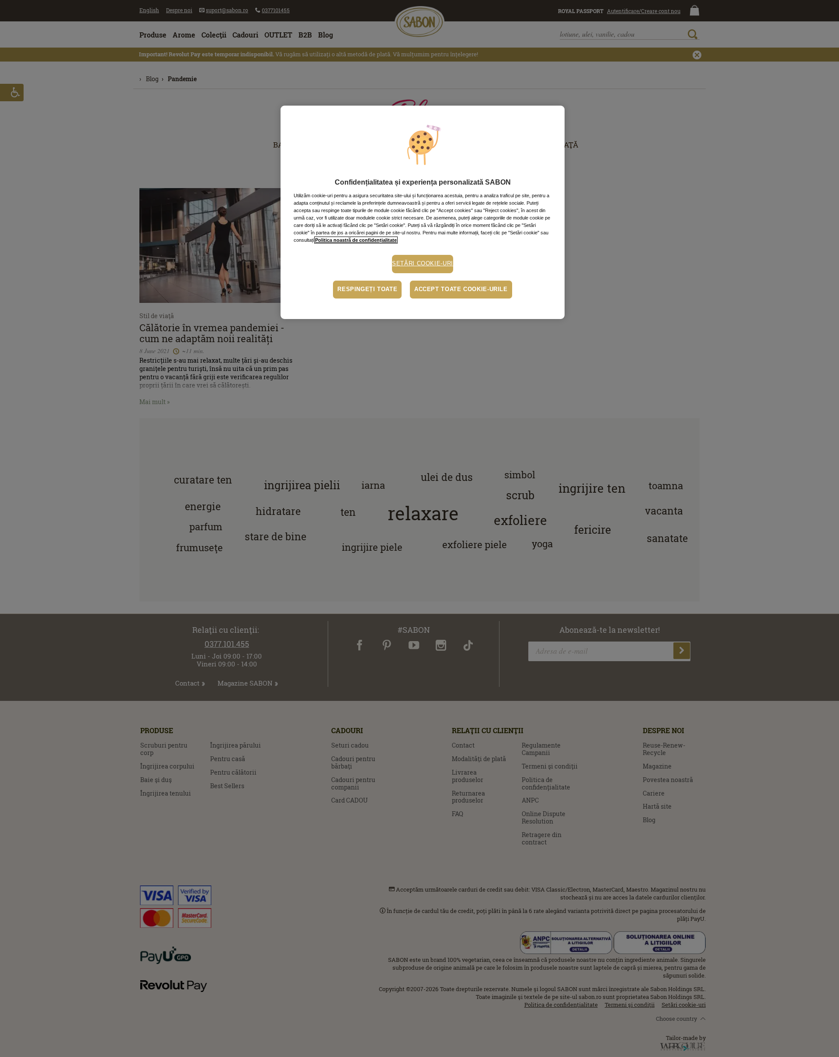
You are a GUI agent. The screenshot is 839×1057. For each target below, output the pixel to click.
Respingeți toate (367, 289)
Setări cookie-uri (422, 264)
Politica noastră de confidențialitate (356, 240)
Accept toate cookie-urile (461, 289)
